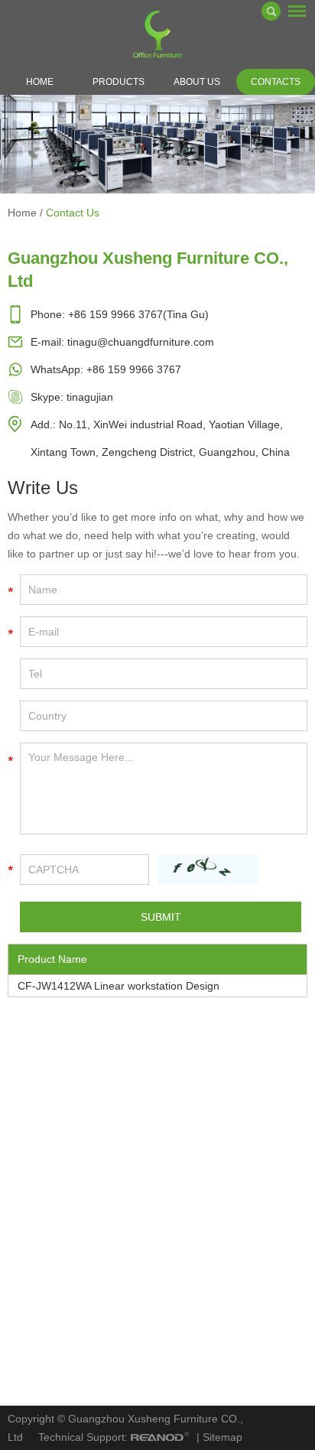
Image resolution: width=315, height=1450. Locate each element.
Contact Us (72, 212)
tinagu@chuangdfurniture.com (140, 342)
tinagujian (90, 397)
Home (40, 81)
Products (119, 81)
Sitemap (222, 1437)
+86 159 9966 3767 (133, 369)
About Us (197, 81)
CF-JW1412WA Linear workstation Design (118, 986)
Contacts (275, 81)
